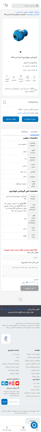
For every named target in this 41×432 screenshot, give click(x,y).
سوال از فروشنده (30, 119)
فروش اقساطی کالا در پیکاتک (10, 364)
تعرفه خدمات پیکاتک (33, 354)
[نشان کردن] (5, 102)
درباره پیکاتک (36, 377)
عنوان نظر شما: (33, 252)
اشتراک (4, 402)
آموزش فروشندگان (13, 370)
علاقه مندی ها (35, 390)
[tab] (34, 132)
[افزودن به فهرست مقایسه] (27, 77)
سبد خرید (37, 386)
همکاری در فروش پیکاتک (32, 361)
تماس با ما (16, 354)
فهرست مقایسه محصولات (32, 393)
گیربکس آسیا (23, 113)
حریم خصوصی (35, 370)
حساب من (37, 383)
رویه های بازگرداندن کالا (33, 367)
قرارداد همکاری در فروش (33, 364)
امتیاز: (36, 279)
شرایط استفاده (35, 373)
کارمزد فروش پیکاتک (33, 357)
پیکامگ (16, 361)
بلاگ (18, 357)
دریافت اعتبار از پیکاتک (12, 367)
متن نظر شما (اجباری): (30, 262)
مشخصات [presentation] (34, 132)
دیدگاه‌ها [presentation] (24, 132)
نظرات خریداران (11, 119)
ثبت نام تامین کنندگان (33, 396)
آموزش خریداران (14, 373)
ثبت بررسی (29, 288)
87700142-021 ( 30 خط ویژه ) (14, 309)
